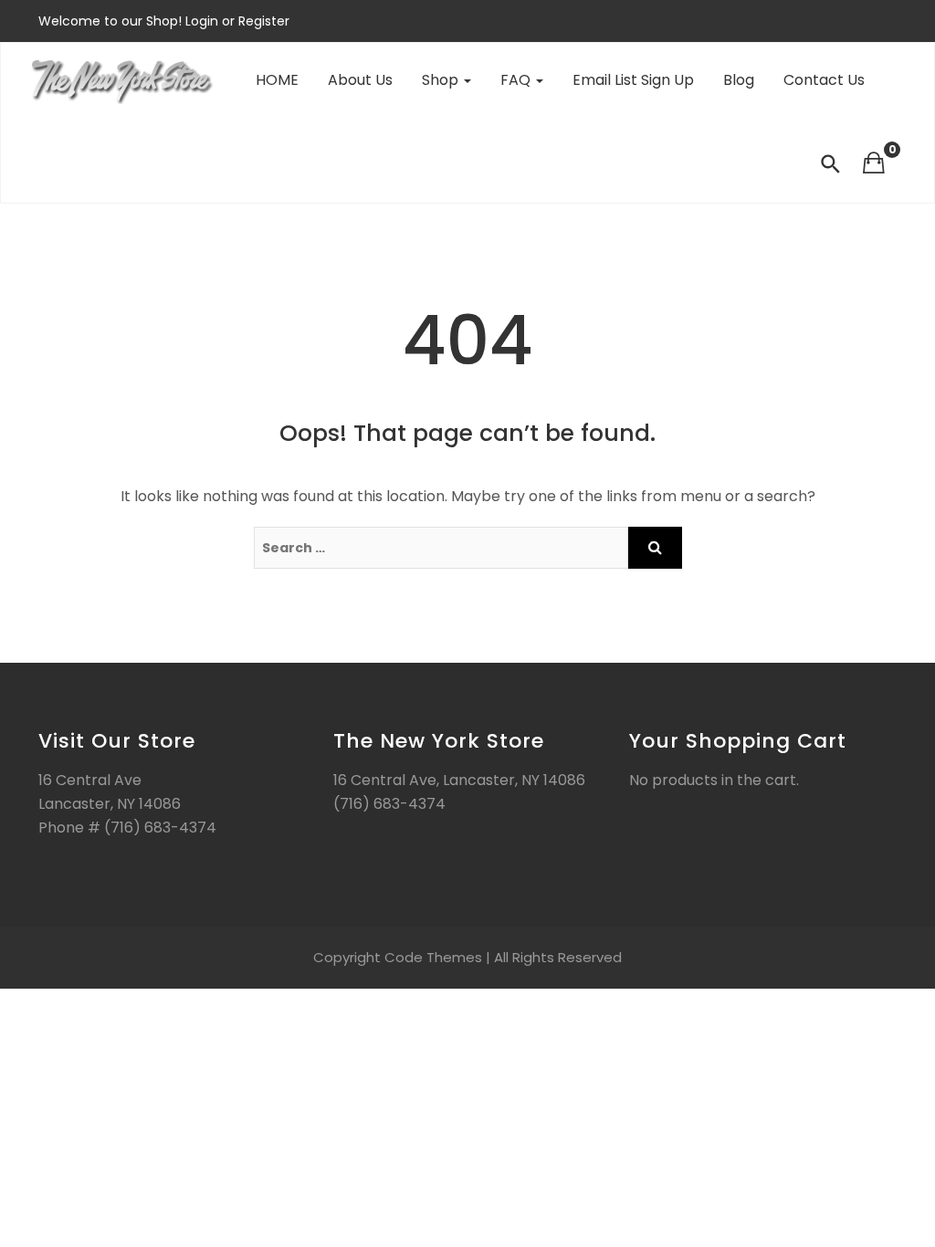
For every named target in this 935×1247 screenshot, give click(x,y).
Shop (442, 79)
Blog (738, 79)
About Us (360, 79)
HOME (277, 79)
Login (203, 21)
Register (262, 21)
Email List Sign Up (633, 79)
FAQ (517, 79)
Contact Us (824, 79)
